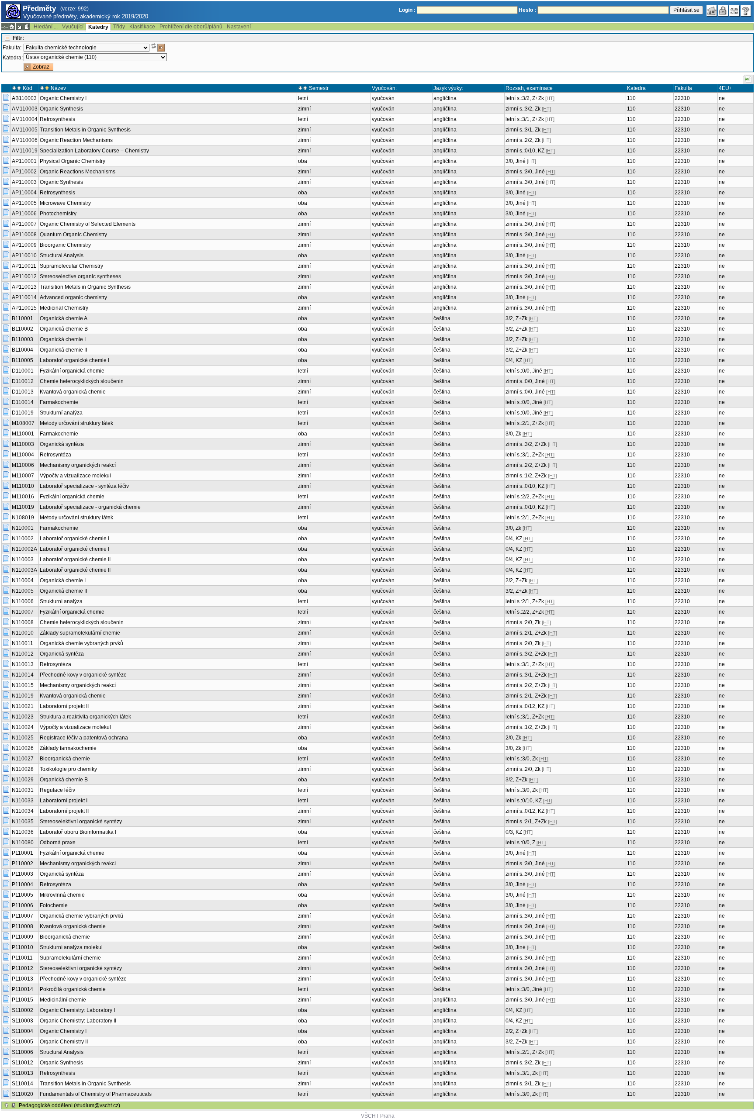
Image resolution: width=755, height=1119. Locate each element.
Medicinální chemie (63, 1000)
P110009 (22, 937)
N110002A (24, 549)
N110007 (23, 612)
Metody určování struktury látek (76, 423)
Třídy (119, 27)
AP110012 (24, 276)
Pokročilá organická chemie (73, 989)
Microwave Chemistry (65, 203)
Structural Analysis (61, 255)
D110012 (23, 381)
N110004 (23, 580)
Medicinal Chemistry (64, 308)
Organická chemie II (63, 350)
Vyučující (72, 27)
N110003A (24, 570)
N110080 (23, 842)
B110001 (22, 318)
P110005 (22, 895)
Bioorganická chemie (65, 759)
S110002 (22, 1010)
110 (631, 98)
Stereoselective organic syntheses (80, 276)
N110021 (23, 706)
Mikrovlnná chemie (62, 895)
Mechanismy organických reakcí (78, 465)
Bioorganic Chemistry (65, 245)
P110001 (22, 853)
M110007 (23, 476)
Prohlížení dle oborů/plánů (190, 27)
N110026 (23, 748)
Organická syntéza (62, 444)
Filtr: (18, 38)
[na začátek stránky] (6, 1105)
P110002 (22, 863)
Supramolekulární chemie (70, 958)
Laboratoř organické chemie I (74, 360)
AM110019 (25, 151)
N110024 (23, 727)
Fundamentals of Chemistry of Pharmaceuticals (96, 1094)
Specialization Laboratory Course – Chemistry (94, 151)
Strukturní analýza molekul (71, 947)
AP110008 (24, 234)
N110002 (23, 538)
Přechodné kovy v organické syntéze (83, 675)
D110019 (23, 413)
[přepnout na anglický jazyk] (734, 11)
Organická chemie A (63, 318)
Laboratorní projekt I (63, 801)
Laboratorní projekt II (64, 706)
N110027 (23, 759)
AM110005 (25, 130)
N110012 (23, 654)
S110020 (22, 1094)
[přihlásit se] (723, 11)
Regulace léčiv (57, 790)
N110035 (23, 822)
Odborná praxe (58, 842)
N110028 (23, 769)
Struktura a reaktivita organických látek (85, 717)
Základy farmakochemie (68, 748)
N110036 (23, 832)
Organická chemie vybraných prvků (81, 643)
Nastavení (239, 27)
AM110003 (25, 109)
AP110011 (24, 266)
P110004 (22, 884)
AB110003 (24, 98)
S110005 (22, 1042)
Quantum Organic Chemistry (73, 234)
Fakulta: (12, 48)
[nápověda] (746, 11)
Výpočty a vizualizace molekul (75, 476)
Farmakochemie (59, 402)
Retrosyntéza (55, 455)
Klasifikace (142, 27)
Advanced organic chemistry (73, 297)
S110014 (22, 1084)
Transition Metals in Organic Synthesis (85, 130)
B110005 (22, 360)
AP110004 (24, 193)
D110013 (23, 392)
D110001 (23, 371)
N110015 (23, 685)
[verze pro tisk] (26, 26)
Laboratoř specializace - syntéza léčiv (84, 486)
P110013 (22, 979)
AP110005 (24, 203)
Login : (407, 10)
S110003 (22, 1021)
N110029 (23, 780)
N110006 (23, 601)
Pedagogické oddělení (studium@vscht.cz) (69, 1105)
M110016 (23, 497)
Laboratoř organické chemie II (75, 559)
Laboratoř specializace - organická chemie (90, 507)
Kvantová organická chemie (73, 392)
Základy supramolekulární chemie (80, 633)
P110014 (22, 989)
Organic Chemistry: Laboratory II (78, 1021)
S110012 (22, 1063)
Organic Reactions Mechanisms (77, 172)
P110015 (22, 1000)
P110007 (22, 916)
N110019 (23, 696)
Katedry (98, 27)
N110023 (23, 717)
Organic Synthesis (61, 109)
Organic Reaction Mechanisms (76, 140)
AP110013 (24, 287)
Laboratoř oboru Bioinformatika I (78, 832)
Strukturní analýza (61, 413)
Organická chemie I (63, 339)
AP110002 (24, 172)
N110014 (23, 675)
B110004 (22, 350)
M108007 (23, 423)
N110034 (23, 811)
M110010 (23, 486)
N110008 (23, 622)
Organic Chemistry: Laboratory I (77, 1010)
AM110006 (25, 140)
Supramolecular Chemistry (71, 266)
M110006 (23, 465)
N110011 (22, 643)
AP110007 (24, 224)
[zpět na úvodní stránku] (711, 11)
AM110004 (25, 119)
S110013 (22, 1073)
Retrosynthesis (57, 119)
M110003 (23, 444)
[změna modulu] (19, 26)
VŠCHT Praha (378, 1116)
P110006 (22, 905)
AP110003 (24, 182)
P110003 (22, 874)
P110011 (22, 958)
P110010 (22, 947)
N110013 (23, 664)
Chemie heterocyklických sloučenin (82, 381)
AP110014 (24, 297)
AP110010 (24, 255)
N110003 (23, 559)
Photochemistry (58, 214)
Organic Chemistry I (63, 98)
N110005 (23, 591)
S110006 (22, 1052)
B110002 (22, 329)
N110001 (23, 528)
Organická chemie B (64, 329)
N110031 (23, 790)
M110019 (23, 507)
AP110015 (24, 308)
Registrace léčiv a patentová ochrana (84, 738)
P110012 (22, 968)
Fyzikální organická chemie (72, 371)
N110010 (23, 633)
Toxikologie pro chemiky (68, 769)
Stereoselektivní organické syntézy (81, 822)
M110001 (23, 434)
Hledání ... (46, 27)
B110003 (22, 339)
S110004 (22, 1031)
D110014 (23, 402)
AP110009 (24, 245)
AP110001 (24, 161)
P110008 (22, 926)
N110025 (23, 738)
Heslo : (527, 10)
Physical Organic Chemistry (72, 161)
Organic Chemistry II (64, 1042)
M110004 (23, 455)
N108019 (23, 518)
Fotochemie (54, 905)
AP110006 (24, 214)
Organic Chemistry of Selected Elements (87, 224)
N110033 (23, 801)
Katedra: (13, 58)
